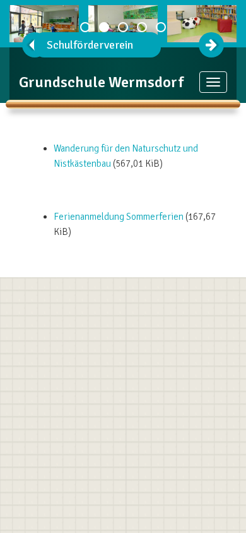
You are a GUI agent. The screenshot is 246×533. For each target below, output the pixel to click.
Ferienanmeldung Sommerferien (119, 216)
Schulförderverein (90, 45)
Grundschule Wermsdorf (101, 82)
